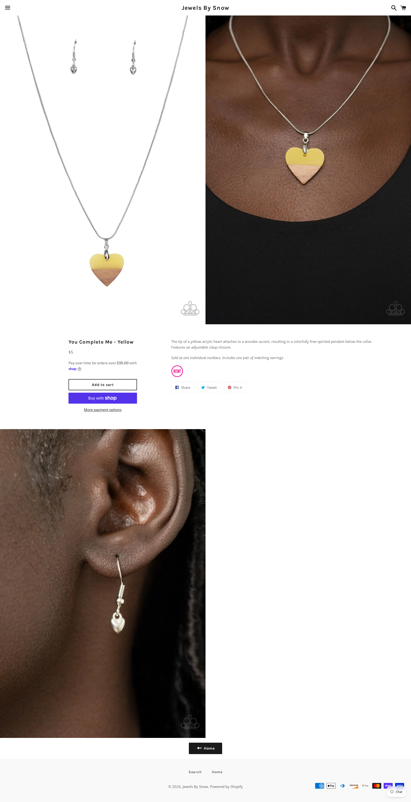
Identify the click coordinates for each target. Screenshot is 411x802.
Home (217, 772)
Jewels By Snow (206, 7)
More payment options (103, 409)
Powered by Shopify (226, 786)
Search (195, 772)
